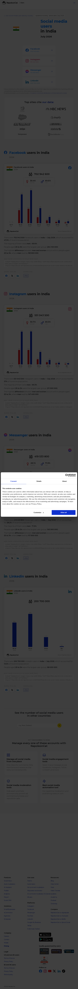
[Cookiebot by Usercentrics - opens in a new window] (67, 475)
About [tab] (64, 481)
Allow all (64, 512)
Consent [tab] (13, 481)
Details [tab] (39, 481)
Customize (37, 512)
